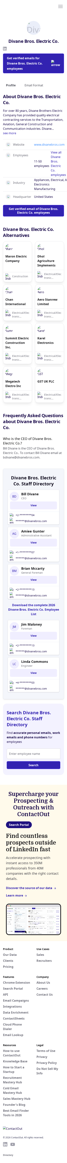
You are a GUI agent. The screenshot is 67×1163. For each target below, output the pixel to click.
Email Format (34, 85)
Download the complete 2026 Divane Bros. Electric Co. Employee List (33, 609)
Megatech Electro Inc (13, 383)
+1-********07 (25, 552)
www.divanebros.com (49, 144)
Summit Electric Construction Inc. (17, 342)
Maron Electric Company (16, 258)
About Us (43, 983)
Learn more (14, 895)
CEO (23, 498)
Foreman (26, 628)
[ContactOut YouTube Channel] (12, 1144)
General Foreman (32, 572)
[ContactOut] (21, 6)
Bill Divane (30, 494)
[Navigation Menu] (60, 6)
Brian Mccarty (32, 568)
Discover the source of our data (29, 888)
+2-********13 (25, 589)
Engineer (27, 666)
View (34, 505)
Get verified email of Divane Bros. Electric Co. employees (33, 211)
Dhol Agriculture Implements (46, 260)
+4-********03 (25, 682)
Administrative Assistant (36, 535)
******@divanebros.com (31, 521)
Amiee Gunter (33, 531)
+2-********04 (25, 515)
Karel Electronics (45, 340)
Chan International (15, 301)
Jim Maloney (31, 624)
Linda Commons (34, 661)
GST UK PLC (45, 381)
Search (33, 765)
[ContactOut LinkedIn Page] (5, 1144)
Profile (11, 85)
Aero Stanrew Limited (47, 301)
